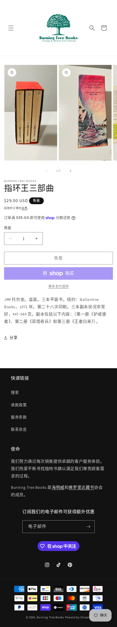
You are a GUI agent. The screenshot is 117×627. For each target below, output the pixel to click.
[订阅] (88, 526)
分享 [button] (13, 337)
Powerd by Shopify (78, 617)
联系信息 (19, 429)
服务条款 (19, 417)
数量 (7, 227)
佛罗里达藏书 (81, 487)
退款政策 (19, 404)
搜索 (15, 392)
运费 (24, 208)
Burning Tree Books (50, 617)
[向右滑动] (70, 171)
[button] (11, 28)
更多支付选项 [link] (58, 286)
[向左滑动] (47, 171)
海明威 (58, 487)
